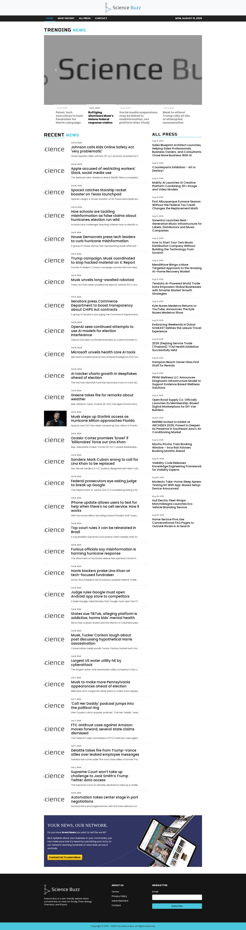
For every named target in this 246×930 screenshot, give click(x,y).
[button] (56, 70)
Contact (116, 905)
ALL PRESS (85, 18)
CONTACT (101, 18)
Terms (115, 891)
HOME (49, 18)
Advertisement (120, 900)
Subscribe (177, 906)
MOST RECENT (66, 18)
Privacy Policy (119, 896)
